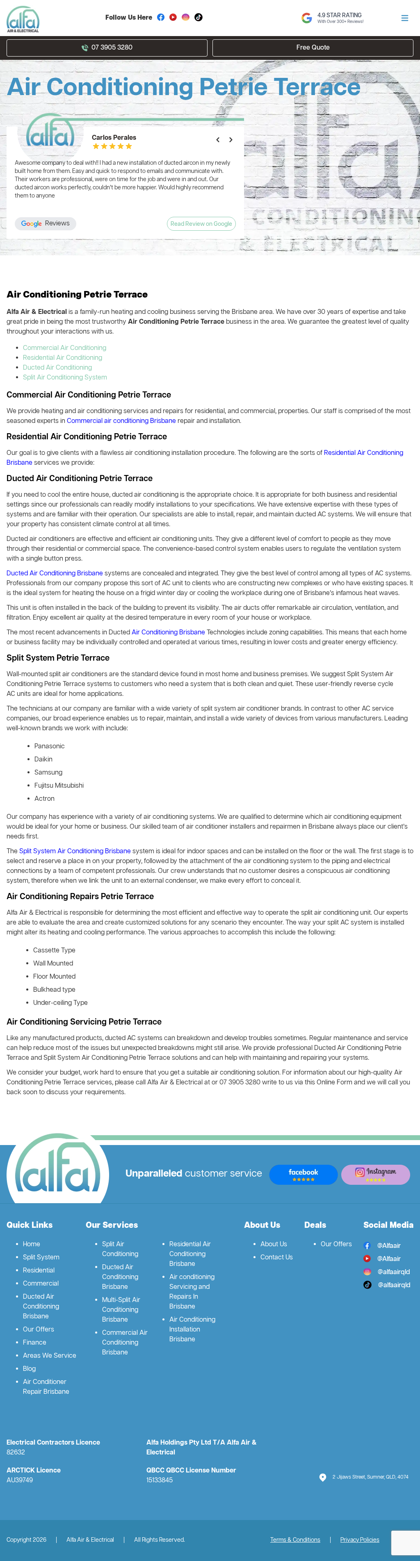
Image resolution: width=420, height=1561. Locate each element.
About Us (273, 1244)
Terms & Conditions (295, 1540)
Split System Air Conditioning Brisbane (75, 851)
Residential (39, 1270)
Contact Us (276, 1257)
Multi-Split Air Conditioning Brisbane (121, 1310)
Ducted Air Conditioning (57, 368)
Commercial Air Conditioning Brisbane (125, 1343)
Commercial (41, 1283)
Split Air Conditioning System (65, 377)
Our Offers (38, 1329)
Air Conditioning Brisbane (168, 632)
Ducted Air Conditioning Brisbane (55, 573)
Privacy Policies (359, 1540)
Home (31, 1244)
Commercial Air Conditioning (64, 348)
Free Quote (313, 47)
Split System (41, 1257)
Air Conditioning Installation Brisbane (192, 1330)
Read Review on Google (201, 224)
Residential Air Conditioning (62, 358)
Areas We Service (49, 1356)
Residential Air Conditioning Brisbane (190, 1254)
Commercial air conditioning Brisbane (122, 421)
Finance (34, 1342)
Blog (29, 1369)
